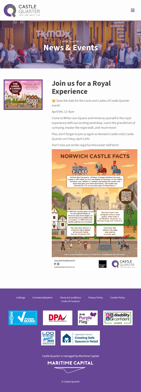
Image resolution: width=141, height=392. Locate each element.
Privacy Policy (95, 298)
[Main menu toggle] (132, 10)
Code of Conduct (70, 301)
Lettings (20, 298)
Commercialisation (42, 298)
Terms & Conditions (70, 298)
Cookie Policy (117, 298)
